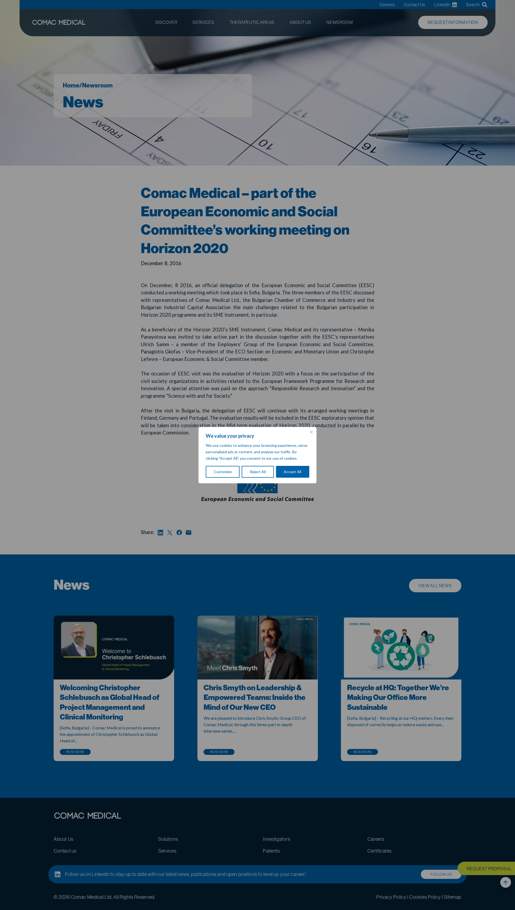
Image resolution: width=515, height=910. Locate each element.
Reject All (258, 471)
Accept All (292, 471)
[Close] (311, 432)
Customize (223, 471)
